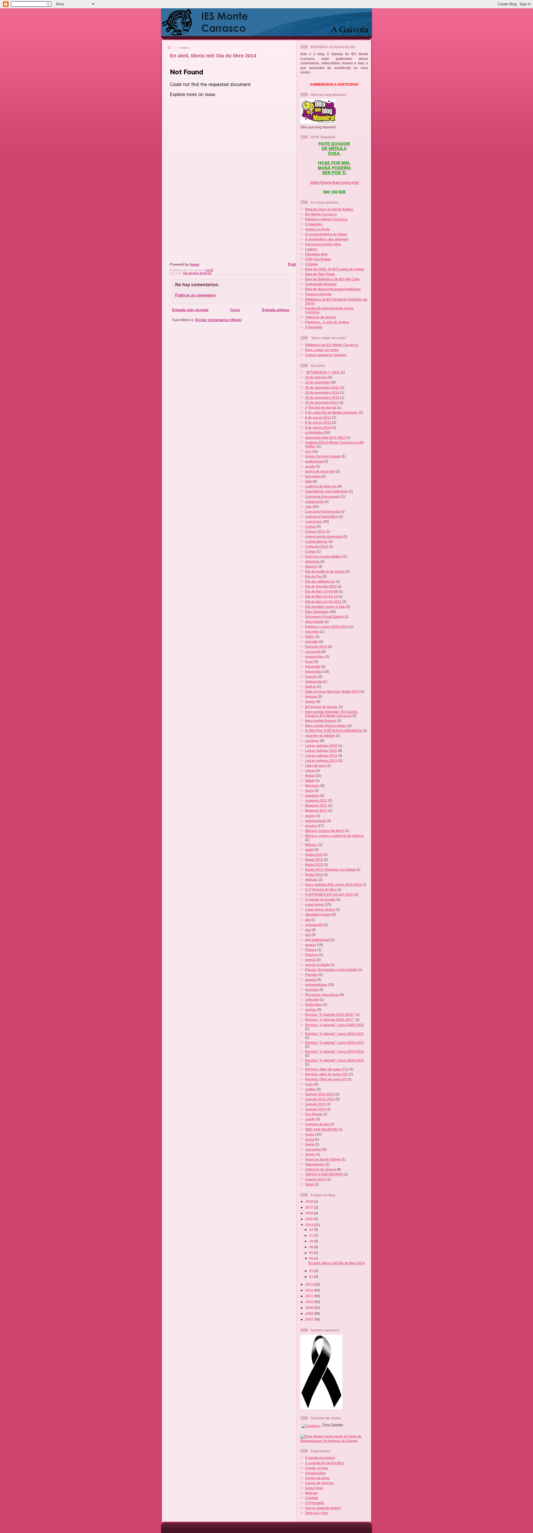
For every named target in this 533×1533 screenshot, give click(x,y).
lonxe (309, 790)
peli (308, 934)
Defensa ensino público (323, 556)
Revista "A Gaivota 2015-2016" (330, 1014)
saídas (310, 1089)
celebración (314, 501)
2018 (309, 1201)
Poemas (311, 954)
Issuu (194, 264)
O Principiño (314, 1503)
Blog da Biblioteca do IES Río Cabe (332, 279)
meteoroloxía (315, 821)
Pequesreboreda (318, 294)
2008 (309, 1313)
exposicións (314, 656)
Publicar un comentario (195, 295)
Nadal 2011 (314, 854)
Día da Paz (313, 576)
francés (311, 676)
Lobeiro (311, 249)
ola (307, 920)
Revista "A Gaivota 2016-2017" (330, 1019)
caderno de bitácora (321, 486)
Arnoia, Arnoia (316, 1468)
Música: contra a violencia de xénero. (334, 835)
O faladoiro (313, 224)
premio (310, 979)
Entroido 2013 (316, 646)
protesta (311, 989)
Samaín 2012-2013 (320, 1099)
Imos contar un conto (321, 350)
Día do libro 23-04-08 (321, 591)
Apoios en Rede (317, 229)
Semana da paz (317, 1124)
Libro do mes (315, 765)
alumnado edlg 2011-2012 (325, 437)
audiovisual (314, 461)
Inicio (235, 310)
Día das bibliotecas (320, 581)
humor (310, 701)
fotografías (313, 671)
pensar (310, 944)
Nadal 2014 (314, 874)
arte (308, 451)
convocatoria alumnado (323, 536)
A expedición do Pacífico (324, 1463)
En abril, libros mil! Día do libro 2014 (213, 56)
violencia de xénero (320, 1169)
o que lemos (314, 904)
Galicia (310, 686)
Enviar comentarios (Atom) (218, 320)
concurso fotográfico (321, 516)
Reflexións (313, 1004)
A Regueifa (314, 327)
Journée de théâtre (320, 735)
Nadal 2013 (314, 864)
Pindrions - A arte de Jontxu (327, 322)
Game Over (314, 1488)
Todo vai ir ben (316, 1513)
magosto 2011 (316, 800)
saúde (310, 1119)
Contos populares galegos (325, 355)
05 (311, 1253)
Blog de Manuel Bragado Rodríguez (333, 289)
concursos (313, 521)
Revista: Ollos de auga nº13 (326, 1069)
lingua (310, 775)
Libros (310, 770)
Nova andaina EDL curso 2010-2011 (333, 884)
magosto (312, 795)
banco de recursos (320, 471)
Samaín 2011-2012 (319, 1094)
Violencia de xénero (320, 317)
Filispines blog (316, 254)
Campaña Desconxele (322, 496)
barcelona (313, 476)
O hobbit (311, 1498)
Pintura (310, 949)
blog (308, 481)
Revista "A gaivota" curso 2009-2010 (334, 1025)
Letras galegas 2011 (321, 750)
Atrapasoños (315, 1473)
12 (311, 1229)
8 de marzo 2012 (318, 417)
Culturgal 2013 (316, 546)
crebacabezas (316, 541)
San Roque (313, 1114)
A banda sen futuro (320, 1458)
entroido (311, 641)
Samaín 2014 (315, 1109)
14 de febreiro (316, 377)
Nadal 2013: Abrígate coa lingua (330, 869)
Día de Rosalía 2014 (320, 586)
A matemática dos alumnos (326, 239)
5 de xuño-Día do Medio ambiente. (331, 412)
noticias (311, 879)
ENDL (309, 636)
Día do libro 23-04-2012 (323, 601)
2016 (309, 1213)
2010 (309, 1302)
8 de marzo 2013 (318, 422)
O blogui (311, 264)
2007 (309, 1319)
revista (310, 1009)
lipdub (310, 780)
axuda (310, 466)
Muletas (311, 1493)
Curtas (310, 551)
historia (311, 696)
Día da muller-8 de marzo (325, 571)
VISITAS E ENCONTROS (324, 1174)
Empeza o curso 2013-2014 (326, 626)
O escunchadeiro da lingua (326, 234)
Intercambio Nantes (320, 720)
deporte (311, 566)
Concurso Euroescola (322, 511)
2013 (309, 1284)
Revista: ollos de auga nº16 (326, 1074)
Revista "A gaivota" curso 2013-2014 (334, 1051)
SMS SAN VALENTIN (321, 1129)
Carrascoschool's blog (323, 244)
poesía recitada (317, 964)
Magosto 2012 (316, 805)
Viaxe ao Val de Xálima (323, 1159)
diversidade (314, 621)
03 (311, 1271)
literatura (312, 785)
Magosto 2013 (316, 810)
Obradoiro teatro (318, 914)
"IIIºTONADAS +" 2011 (322, 372)
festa (309, 661)
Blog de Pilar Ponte (320, 274)
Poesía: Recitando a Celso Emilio (331, 969)
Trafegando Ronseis (321, 284)
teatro (310, 1134)
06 (311, 1247)
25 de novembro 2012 (322, 387)
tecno (309, 1139)
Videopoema (315, 1164)
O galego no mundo (320, 899)
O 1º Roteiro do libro (320, 889)
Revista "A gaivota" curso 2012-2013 (334, 1042)
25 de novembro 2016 (322, 397)
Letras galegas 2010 (321, 745)
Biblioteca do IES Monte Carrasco (331, 345)
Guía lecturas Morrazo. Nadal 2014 (332, 691)
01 (311, 1276)
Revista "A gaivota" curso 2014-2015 (334, 1060)
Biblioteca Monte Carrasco (326, 219)
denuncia (312, 561)
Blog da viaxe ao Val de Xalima (329, 209)
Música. (311, 844)
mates (310, 816)
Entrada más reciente (190, 310)
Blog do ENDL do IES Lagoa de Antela (334, 269)
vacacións (313, 1149)
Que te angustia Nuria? (323, 1508)
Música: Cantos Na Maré (324, 831)
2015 (309, 1219)
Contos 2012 (315, 531)
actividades (314, 432)
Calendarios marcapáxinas (326, 491)
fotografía (312, 666)
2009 (309, 1307)
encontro (312, 631)
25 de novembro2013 (321, 402)
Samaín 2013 (315, 1104)
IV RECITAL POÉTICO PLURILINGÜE (333, 730)
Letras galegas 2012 (321, 755)
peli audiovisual (317, 939)
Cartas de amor (317, 1478)
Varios (310, 1154)
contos (310, 526)
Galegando (313, 681)
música (311, 826)
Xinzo (309, 1184)
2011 (309, 1296)
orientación (314, 925)
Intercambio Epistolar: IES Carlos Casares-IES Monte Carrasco (331, 713)
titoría (309, 1144)
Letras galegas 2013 (321, 760)
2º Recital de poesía (320, 407)
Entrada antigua (275, 310)
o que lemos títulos (320, 909)
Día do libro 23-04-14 (197, 273)
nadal (309, 849)
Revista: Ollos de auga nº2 (325, 1079)
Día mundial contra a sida (325, 606)
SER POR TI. (334, 172)
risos (309, 1084)
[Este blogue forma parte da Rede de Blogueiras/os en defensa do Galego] (334, 1441)
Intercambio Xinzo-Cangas (326, 725)
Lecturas (312, 740)
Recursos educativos (322, 994)
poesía (310, 959)
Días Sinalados (317, 611)
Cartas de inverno (319, 1483)
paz (308, 930)
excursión (313, 651)
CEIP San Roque (318, 259)
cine (308, 506)
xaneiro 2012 (315, 1179)
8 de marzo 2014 (318, 427)
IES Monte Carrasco (321, 214)
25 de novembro (318, 382)
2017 (309, 1207)
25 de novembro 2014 (322, 392)
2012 (309, 1290)
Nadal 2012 (314, 859)
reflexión (312, 999)
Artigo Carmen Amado (323, 456)
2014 (309, 1225)
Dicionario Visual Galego (324, 616)
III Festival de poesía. (321, 707)
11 (311, 1235)
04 (311, 1258)
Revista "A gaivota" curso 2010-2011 (334, 1033)
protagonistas (316, 984)
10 (311, 1241)
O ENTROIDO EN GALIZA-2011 (329, 894)
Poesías (311, 974)
